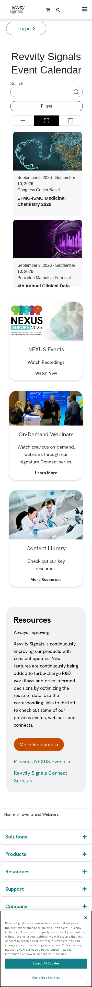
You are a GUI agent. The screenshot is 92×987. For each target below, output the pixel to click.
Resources (17, 871)
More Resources (46, 580)
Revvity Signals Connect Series (40, 777)
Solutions (16, 836)
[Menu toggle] (84, 10)
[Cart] (48, 10)
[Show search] (59, 10)
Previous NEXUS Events (41, 761)
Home (9, 814)
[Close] (85, 917)
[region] (46, 948)
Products (15, 854)
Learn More (46, 473)
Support (14, 889)
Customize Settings (46, 977)
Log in (24, 28)
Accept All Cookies (46, 963)
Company (16, 906)
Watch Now (46, 373)
